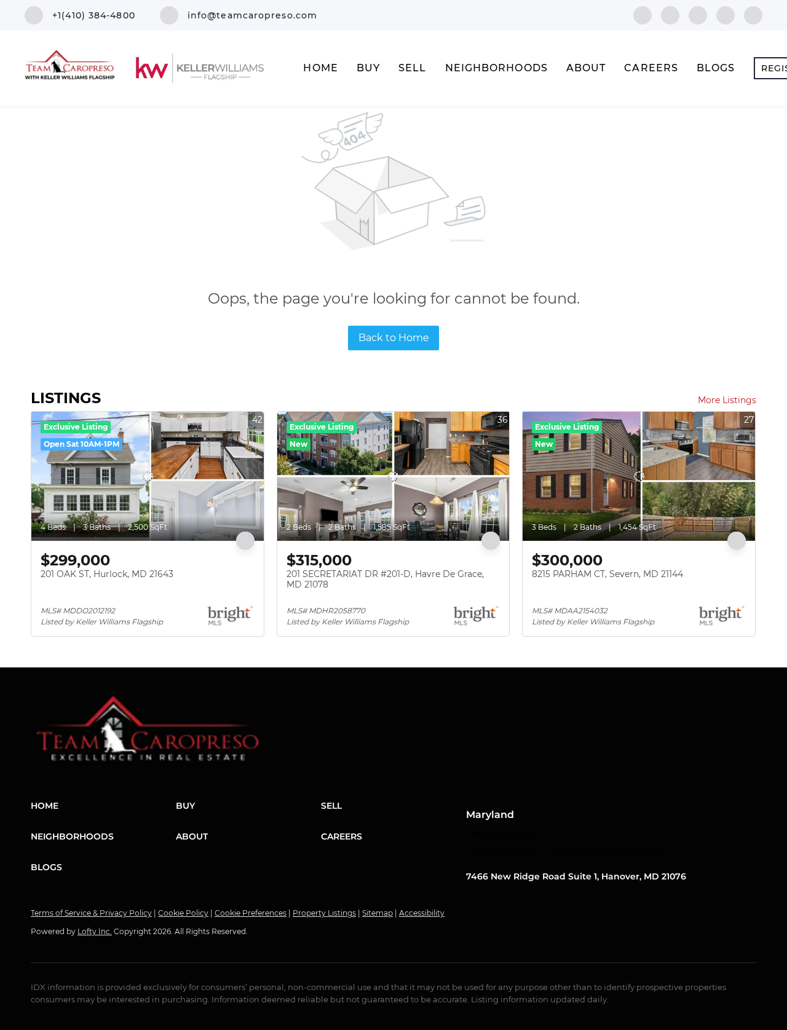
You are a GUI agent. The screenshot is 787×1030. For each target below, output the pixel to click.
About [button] (586, 68)
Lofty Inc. (94, 931)
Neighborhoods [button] (496, 68)
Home (320, 68)
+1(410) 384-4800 (502, 851)
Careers (651, 68)
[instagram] (725, 14)
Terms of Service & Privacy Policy (91, 913)
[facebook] (642, 14)
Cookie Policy (183, 913)
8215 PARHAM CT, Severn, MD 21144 (607, 574)
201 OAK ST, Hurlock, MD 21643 (107, 574)
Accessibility (422, 913)
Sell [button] (412, 68)
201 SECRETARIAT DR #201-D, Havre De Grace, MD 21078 (385, 579)
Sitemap (377, 913)
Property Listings (324, 913)
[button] (103, 805)
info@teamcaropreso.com (606, 851)
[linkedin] (670, 14)
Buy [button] (368, 68)
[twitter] (698, 14)
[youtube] (753, 14)
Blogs (716, 68)
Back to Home (393, 338)
